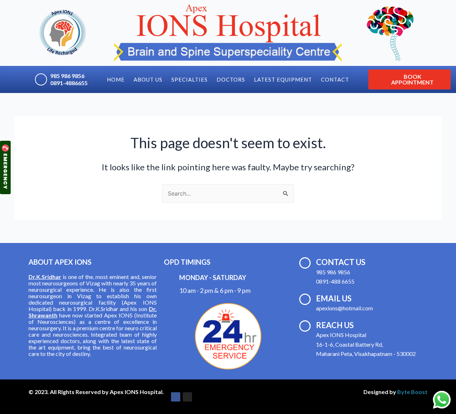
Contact (335, 79)
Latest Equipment (283, 79)
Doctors (231, 79)
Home (116, 79)
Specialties (189, 79)
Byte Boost (412, 391)
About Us (148, 79)
